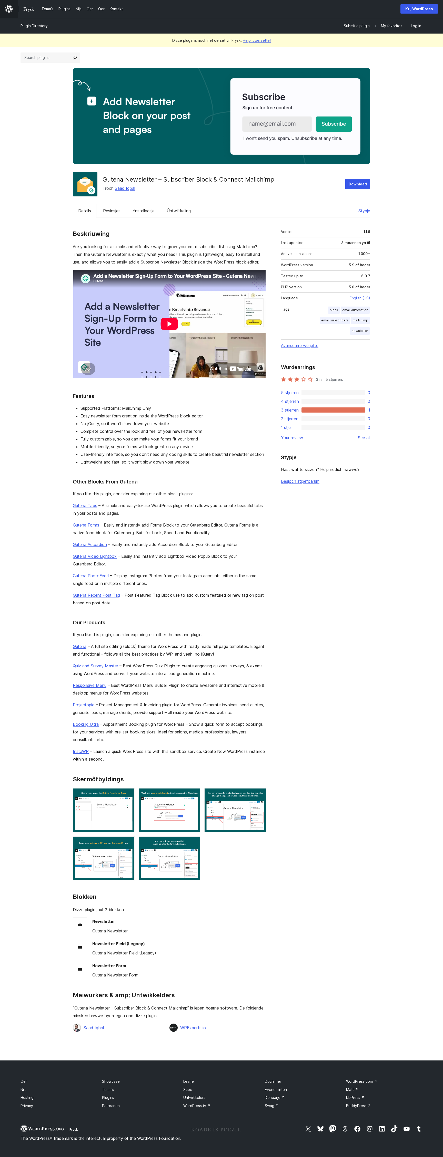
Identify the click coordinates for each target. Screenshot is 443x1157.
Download (358, 184)
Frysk (73, 1129)
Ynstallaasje (144, 210)
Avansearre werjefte (299, 345)
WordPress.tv (196, 1105)
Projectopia (83, 704)
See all (364, 437)
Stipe (187, 1089)
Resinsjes (111, 210)
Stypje (364, 210)
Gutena (79, 646)
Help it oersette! (257, 40)
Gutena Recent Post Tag (96, 595)
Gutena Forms (86, 525)
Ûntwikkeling (179, 210)
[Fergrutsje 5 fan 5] (193, 843)
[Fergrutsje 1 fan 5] (127, 795)
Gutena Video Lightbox (95, 556)
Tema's (108, 1089)
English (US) (360, 298)
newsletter (360, 331)
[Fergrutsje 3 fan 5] (259, 795)
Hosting (27, 1097)
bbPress (355, 1097)
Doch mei (273, 1081)
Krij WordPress (419, 9)
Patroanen (111, 1105)
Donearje (275, 1097)
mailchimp (360, 320)
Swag (272, 1105)
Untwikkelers (194, 1097)
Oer (24, 1081)
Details (84, 210)
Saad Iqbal (125, 188)
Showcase (111, 1081)
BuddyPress (358, 1105)
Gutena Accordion (90, 544)
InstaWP (81, 751)
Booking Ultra (86, 724)
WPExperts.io (193, 1027)
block (334, 310)
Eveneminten (276, 1089)
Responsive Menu (89, 685)
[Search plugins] (75, 57)
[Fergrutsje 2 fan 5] (193, 795)
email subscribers (335, 320)
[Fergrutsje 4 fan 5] (127, 843)
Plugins (108, 1097)
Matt (352, 1089)
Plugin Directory (34, 26)
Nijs (23, 1089)
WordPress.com (361, 1081)
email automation (355, 310)
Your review (292, 437)
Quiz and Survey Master (95, 665)
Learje (188, 1081)
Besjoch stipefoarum (300, 481)
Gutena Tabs (85, 505)
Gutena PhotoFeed (91, 575)
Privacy (27, 1105)
